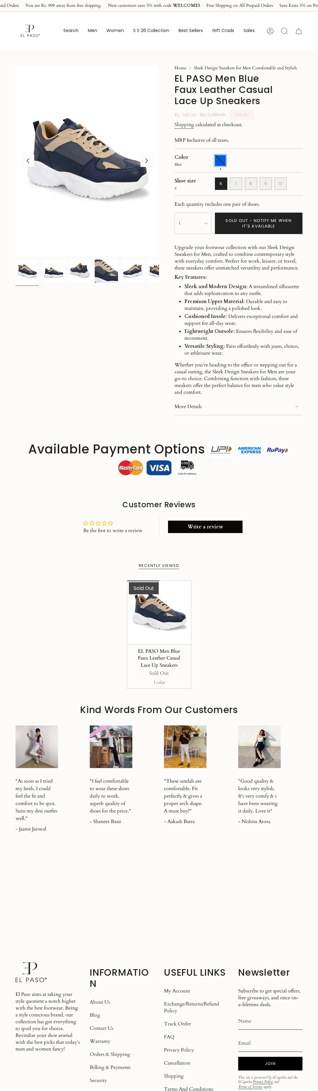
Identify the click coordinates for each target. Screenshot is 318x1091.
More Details (188, 406)
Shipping (184, 124)
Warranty (100, 1041)
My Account (177, 990)
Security (98, 1080)
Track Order (177, 1023)
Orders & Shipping (110, 1054)
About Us (100, 1002)
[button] (92, 31)
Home (180, 68)
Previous (28, 160)
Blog (95, 1015)
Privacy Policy (179, 1050)
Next (146, 160)
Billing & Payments (110, 1067)
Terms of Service (250, 1086)
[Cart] (299, 31)
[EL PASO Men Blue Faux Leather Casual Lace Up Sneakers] (159, 612)
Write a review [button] (205, 526)
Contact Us (101, 1028)
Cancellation (177, 1063)
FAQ (169, 1036)
